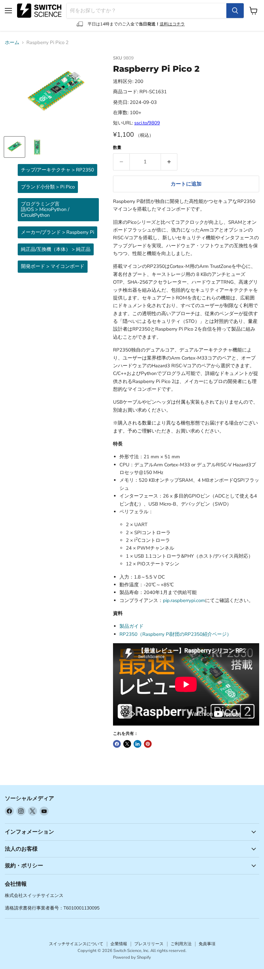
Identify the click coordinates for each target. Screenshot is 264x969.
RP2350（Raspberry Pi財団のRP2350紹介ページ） (175, 634)
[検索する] (235, 10)
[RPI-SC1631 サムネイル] (14, 147)
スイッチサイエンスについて (76, 944)
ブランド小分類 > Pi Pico (48, 187)
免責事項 (207, 944)
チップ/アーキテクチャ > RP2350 (57, 170)
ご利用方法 (181, 944)
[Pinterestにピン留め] (148, 744)
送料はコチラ (172, 24)
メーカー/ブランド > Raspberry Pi (57, 232)
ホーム (12, 42)
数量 (117, 147)
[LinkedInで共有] (137, 744)
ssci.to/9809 (147, 123)
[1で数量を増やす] (169, 161)
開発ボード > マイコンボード (52, 266)
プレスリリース (149, 944)
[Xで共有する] (127, 744)
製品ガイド (131, 626)
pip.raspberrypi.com (184, 600)
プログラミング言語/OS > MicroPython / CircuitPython (45, 209)
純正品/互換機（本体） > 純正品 (55, 249)
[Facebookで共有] (117, 744)
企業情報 (118, 944)
